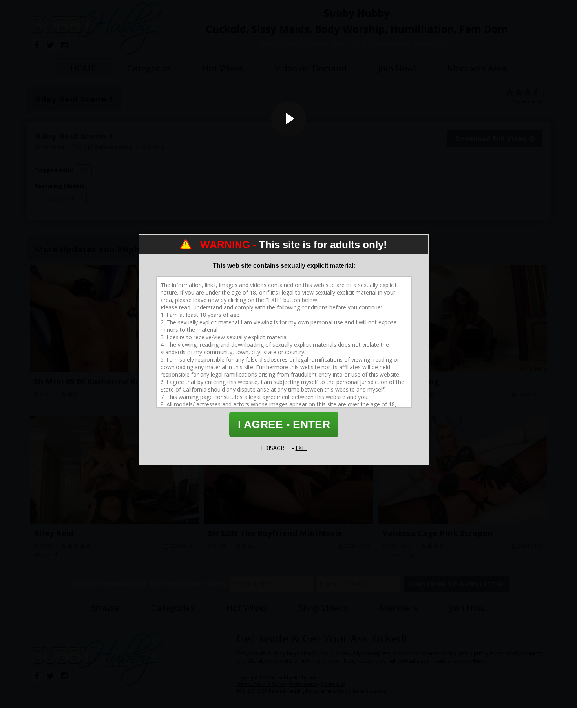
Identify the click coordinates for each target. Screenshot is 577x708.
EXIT (301, 448)
